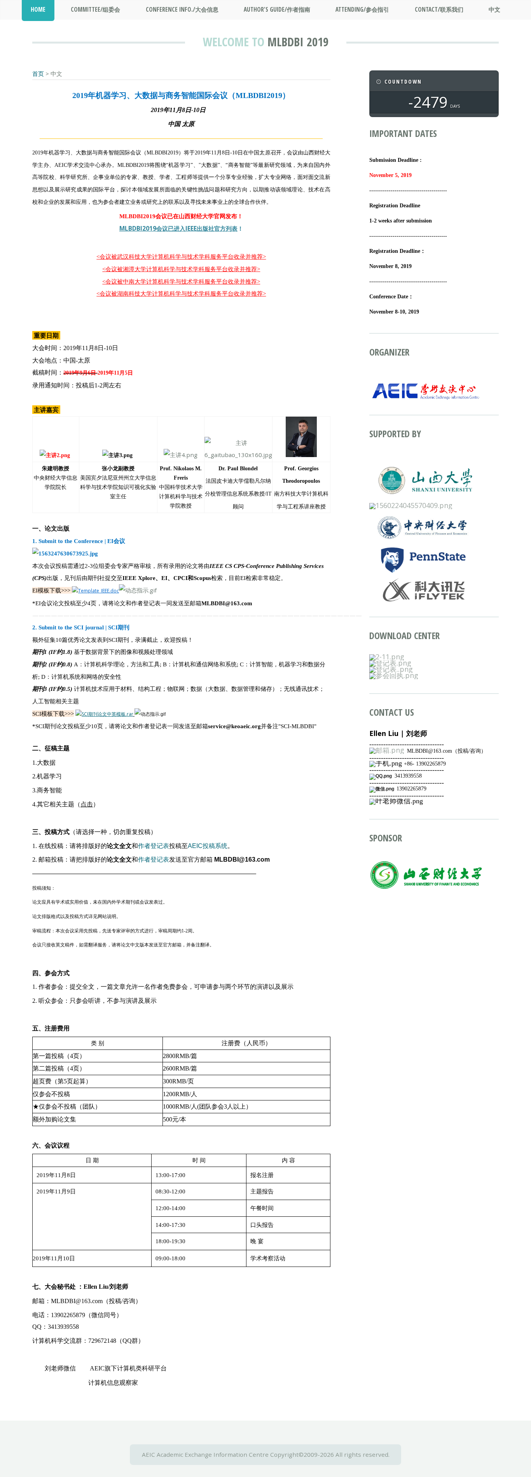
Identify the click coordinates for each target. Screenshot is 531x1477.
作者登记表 (153, 846)
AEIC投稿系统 (207, 846)
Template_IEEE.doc (98, 590)
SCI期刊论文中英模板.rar (107, 714)
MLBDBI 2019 (297, 41)
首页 (38, 73)
